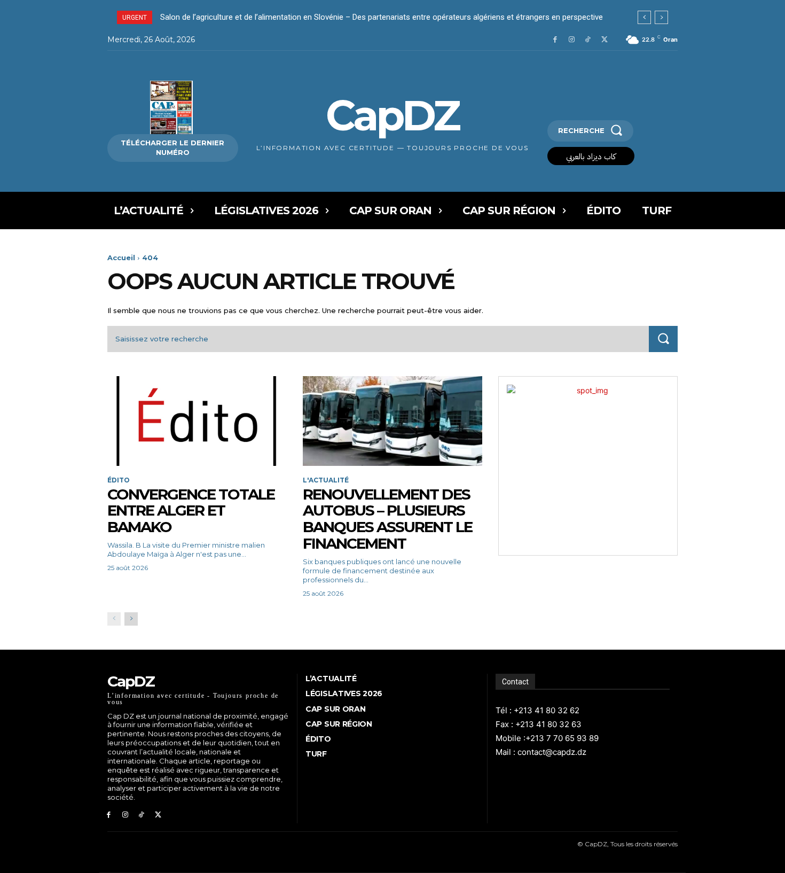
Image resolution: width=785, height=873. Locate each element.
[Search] (663, 339)
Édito (118, 480)
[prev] (644, 17)
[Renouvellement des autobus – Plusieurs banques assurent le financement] (392, 421)
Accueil (121, 257)
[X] (604, 39)
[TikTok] (587, 39)
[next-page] (131, 619)
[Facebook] (555, 39)
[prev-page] (114, 619)
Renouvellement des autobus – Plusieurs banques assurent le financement (387, 518)
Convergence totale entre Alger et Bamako (190, 510)
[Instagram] (571, 39)
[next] (661, 17)
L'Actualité (326, 480)
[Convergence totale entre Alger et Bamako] (197, 421)
